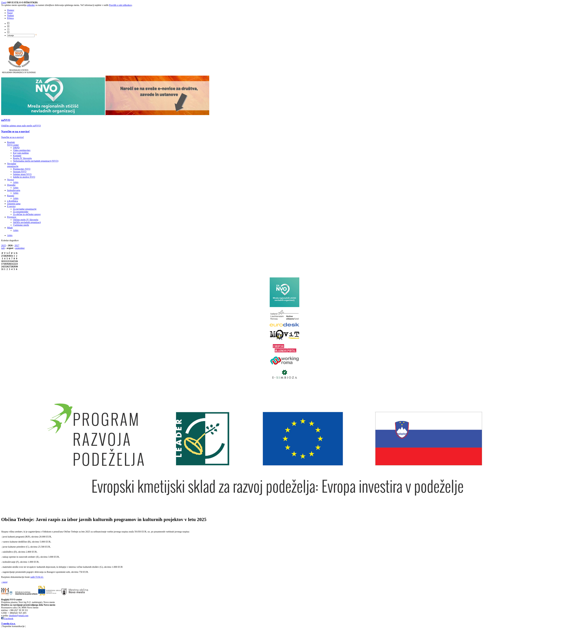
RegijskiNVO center (13, 143)
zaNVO (5, 120)
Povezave (11, 217)
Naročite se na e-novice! (15, 131)
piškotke (31, 5)
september (20, 248)
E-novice (11, 206)
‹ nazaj (4, 582)
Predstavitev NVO (21, 169)
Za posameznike (20, 211)
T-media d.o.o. (8, 623)
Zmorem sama (13, 203)
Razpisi (10, 195)
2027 (17, 245)
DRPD (16, 147)
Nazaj (10, 13)
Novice (10, 179)
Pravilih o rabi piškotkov (120, 5)
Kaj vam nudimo (21, 153)
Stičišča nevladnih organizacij (27, 222)
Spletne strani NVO (22, 174)
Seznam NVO (19, 171)
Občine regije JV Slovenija (25, 219)
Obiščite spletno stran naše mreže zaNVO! (21, 125)
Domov (10, 10)
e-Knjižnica (12, 201)
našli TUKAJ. (37, 577)
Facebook (8, 618)
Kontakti (17, 155)
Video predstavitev (22, 150)
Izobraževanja (13, 190)
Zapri (3, 2)
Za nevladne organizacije (24, 209)
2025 (3, 245)
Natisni (10, 15)
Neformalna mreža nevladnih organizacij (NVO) (35, 161)
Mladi (10, 227)
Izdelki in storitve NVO (24, 177)
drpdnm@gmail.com (18, 615)
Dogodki (11, 185)
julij (3, 248)
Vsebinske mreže (21, 225)
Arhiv (16, 182)
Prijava (10, 18)
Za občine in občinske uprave (27, 214)
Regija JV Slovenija (22, 158)
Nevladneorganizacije (12, 165)
